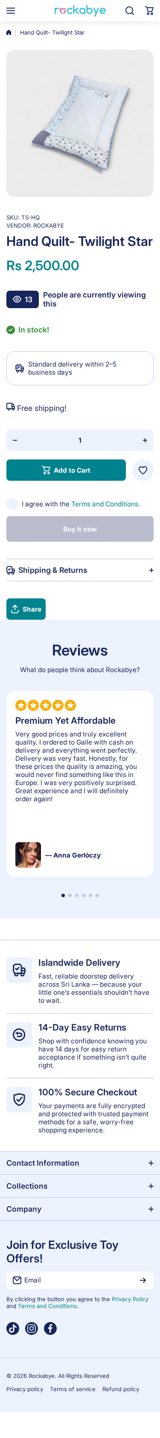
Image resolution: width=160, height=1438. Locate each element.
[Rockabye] (80, 11)
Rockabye (48, 225)
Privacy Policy (130, 1299)
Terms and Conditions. (105, 504)
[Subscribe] (143, 1280)
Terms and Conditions (47, 1305)
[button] (149, 10)
